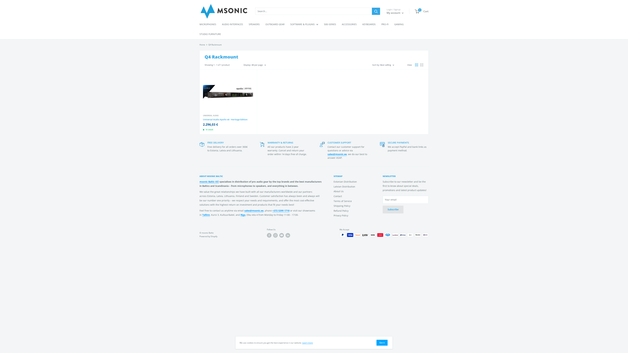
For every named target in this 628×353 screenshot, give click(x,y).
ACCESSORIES (349, 24)
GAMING (399, 24)
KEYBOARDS (369, 24)
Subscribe (393, 209)
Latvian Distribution (344, 186)
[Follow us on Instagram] (275, 235)
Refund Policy (341, 210)
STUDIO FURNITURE (210, 34)
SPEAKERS (254, 24)
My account (394, 12)
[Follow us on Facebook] (269, 235)
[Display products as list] (421, 64)
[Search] (376, 11)
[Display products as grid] (416, 64)
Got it (382, 342)
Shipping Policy (342, 205)
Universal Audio (211, 115)
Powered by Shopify (208, 236)
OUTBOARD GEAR (275, 24)
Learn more (307, 342)
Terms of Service (343, 201)
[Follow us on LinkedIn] (288, 235)
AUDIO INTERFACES (232, 24)
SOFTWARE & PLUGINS (302, 24)
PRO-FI (385, 24)
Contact (338, 196)
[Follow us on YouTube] (281, 235)
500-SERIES (330, 24)
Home (202, 44)
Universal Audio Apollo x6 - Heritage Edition (225, 119)
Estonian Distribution (345, 181)
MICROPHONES (208, 24)
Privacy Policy (341, 215)
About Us (339, 191)
